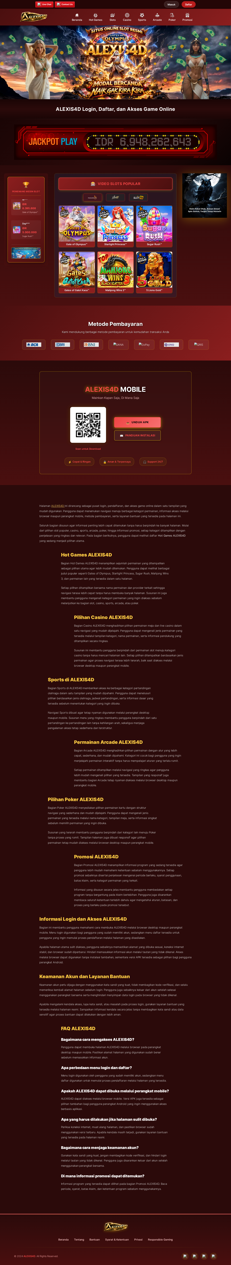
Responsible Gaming (160, 1239)
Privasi (138, 1239)
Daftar (188, 4)
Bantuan (94, 1239)
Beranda (63, 1239)
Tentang (79, 1239)
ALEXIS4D (58, 505)
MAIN (76, 223)
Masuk (171, 4)
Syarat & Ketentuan (117, 1239)
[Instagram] (204, 1256)
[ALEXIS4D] (33, 17)
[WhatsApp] (194, 1256)
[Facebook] (185, 1256)
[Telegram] (213, 1256)
